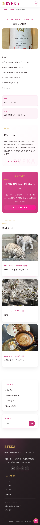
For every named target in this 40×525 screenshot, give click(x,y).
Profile (8, 485)
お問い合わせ (9, 510)
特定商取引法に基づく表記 (13, 506)
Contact (8, 494)
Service (8, 489)
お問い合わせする (20, 207)
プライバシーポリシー (11, 502)
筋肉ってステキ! (10, 101)
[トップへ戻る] (35, 520)
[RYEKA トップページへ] (10, 3)
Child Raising (10, 395)
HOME (6, 9)
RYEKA (10, 446)
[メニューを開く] (36, 3)
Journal (12, 9)
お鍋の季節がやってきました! (15, 113)
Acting (7, 390)
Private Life (9, 406)
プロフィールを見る (11, 161)
